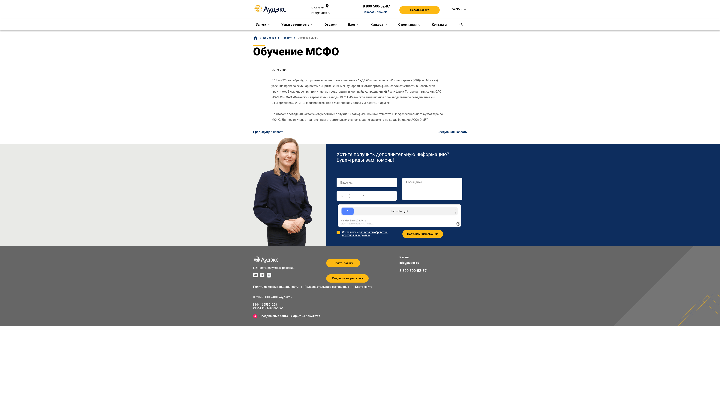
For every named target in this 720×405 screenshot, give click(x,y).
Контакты (439, 24)
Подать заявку (419, 9)
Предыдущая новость (268, 132)
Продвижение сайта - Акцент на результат (290, 316)
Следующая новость (452, 132)
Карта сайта (363, 287)
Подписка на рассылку (347, 278)
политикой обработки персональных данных (365, 234)
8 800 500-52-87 (376, 6)
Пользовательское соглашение (326, 287)
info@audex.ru (320, 13)
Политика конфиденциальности (275, 287)
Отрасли (331, 24)
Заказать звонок (375, 12)
